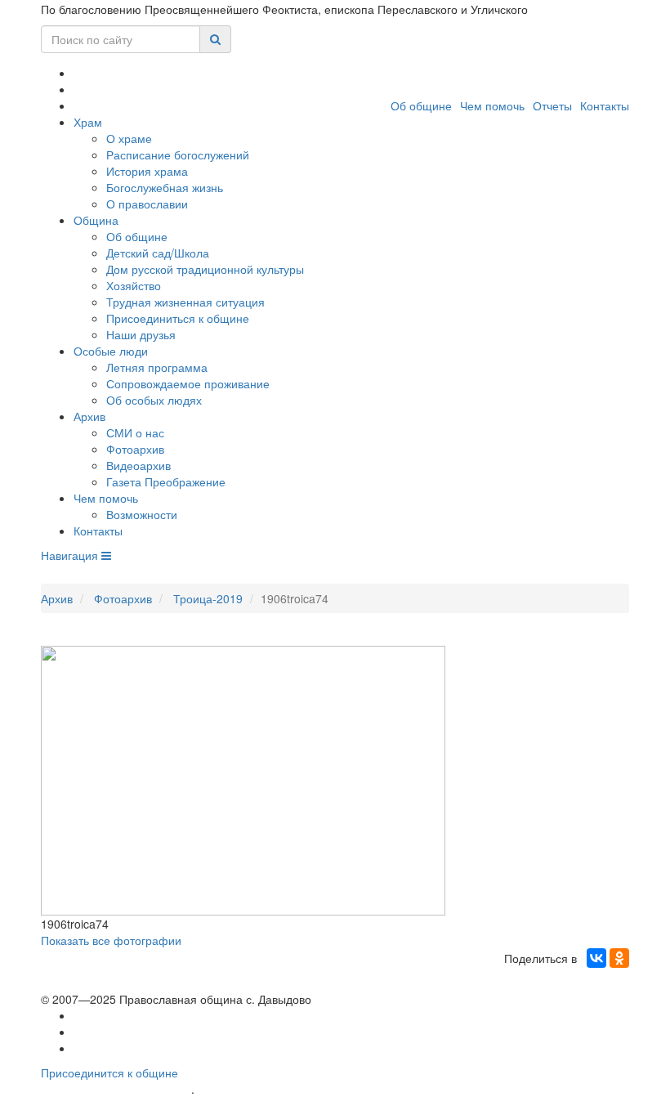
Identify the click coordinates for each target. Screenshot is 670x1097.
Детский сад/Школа (157, 252)
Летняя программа (157, 367)
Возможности (141, 514)
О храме (129, 138)
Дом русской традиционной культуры (205, 269)
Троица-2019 (208, 598)
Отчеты (552, 105)
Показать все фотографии (111, 940)
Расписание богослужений (177, 154)
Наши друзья (141, 334)
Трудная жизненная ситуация (185, 301)
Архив (89, 416)
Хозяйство (133, 285)
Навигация (71, 555)
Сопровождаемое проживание (188, 383)
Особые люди (111, 351)
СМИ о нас (135, 432)
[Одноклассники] (619, 958)
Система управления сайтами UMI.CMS (290, 1089)
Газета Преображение (166, 481)
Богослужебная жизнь (164, 187)
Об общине (421, 105)
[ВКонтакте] (596, 958)
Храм (88, 122)
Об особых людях (154, 400)
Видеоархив (138, 465)
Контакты (604, 105)
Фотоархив (135, 449)
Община (96, 220)
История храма (147, 171)
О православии (147, 203)
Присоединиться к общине (177, 318)
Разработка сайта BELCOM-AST (116, 1089)
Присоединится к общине (109, 1072)
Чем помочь (492, 105)
